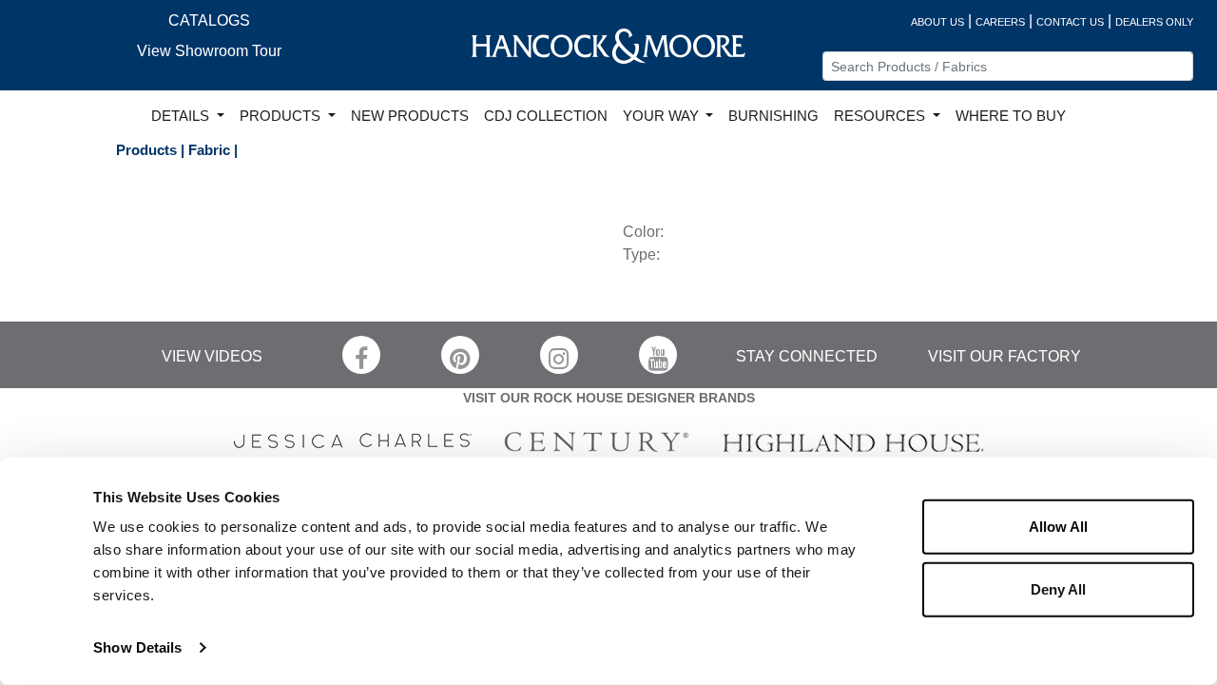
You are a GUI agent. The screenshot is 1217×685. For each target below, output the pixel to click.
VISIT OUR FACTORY (1004, 356)
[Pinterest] (460, 355)
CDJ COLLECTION (546, 116)
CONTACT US (1070, 22)
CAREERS (1000, 22)
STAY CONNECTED (807, 356)
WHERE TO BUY (1011, 116)
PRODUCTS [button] (282, 116)
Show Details (137, 647)
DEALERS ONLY (1154, 22)
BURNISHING (773, 116)
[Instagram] (559, 355)
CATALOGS (209, 20)
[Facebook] (361, 355)
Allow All (1058, 527)
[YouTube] (658, 355)
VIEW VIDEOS (212, 356)
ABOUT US (937, 22)
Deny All (1058, 588)
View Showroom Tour (209, 51)
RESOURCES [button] (881, 116)
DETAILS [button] (182, 116)
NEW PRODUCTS (410, 116)
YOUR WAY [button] (663, 116)
